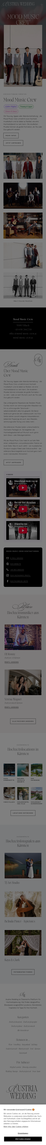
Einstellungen (23, 1133)
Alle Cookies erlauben (23, 1139)
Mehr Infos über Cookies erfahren (16, 1127)
